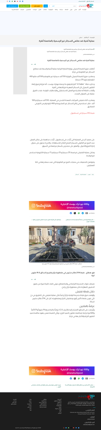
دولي (71, 9)
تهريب (89, 174)
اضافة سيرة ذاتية (24, 6)
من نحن (14, 400)
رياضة (56, 9)
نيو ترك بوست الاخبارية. (19, 427)
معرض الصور (13, 404)
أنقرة (60, 410)
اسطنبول (59, 402)
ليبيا (30, 410)
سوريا (30, 400)
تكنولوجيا (51, 9)
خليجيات (22, 9)
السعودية (29, 404)
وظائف (44, 399)
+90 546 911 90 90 (91, 419)
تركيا (93, 174)
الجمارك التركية (83, 174)
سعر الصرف (43, 400)
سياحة (61, 9)
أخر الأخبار (86, 37)
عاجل (60, 411)
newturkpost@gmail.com (89, 424)
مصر (30, 408)
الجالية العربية (15, 9)
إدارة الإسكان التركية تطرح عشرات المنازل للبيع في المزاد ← (46, 219)
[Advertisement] (50, 23)
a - (31, 64)
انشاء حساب (81, 1)
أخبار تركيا (59, 399)
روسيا (30, 405)
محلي (75, 9)
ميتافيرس (28, 9)
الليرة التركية (58, 405)
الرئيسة (84, 9)
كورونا (60, 407)
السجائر (77, 174)
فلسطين (29, 407)
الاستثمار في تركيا (42, 402)
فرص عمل (37, 6)
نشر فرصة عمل (12, 6)
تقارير (40, 9)
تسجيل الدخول (90, 1)
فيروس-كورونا (58, 408)
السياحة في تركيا (43, 405)
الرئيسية (92, 37)
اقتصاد (66, 9)
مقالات (45, 9)
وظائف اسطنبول (57, 400)
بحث (45, 6)
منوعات (35, 9)
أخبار (80, 9)
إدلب (30, 402)
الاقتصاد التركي (43, 404)
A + (35, 64)
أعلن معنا (14, 402)
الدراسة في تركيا (43, 407)
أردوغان (59, 413)
